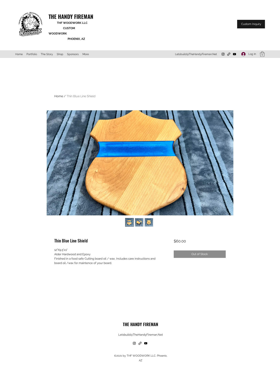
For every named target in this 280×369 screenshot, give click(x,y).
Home (58, 96)
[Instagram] (223, 54)
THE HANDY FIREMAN (71, 16)
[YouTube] (234, 54)
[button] (262, 54)
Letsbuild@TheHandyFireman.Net (196, 54)
